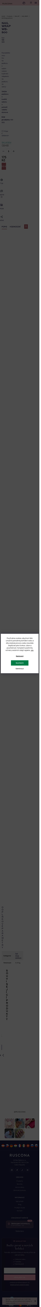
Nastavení (20, 656)
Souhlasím (20, 663)
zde (32, 650)
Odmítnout (20, 669)
